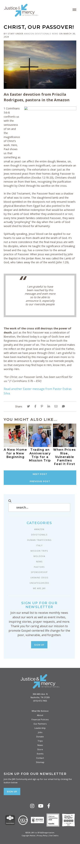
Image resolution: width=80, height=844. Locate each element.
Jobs (40, 732)
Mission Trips (39, 550)
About (40, 715)
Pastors (39, 567)
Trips (40, 740)
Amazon (29, 33)
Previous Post (40, 481)
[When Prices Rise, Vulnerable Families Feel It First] (64, 446)
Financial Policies (40, 719)
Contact (40, 757)
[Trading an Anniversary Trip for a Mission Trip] (40, 446)
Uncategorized (39, 582)
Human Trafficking (39, 540)
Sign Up (39, 645)
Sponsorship (39, 572)
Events (40, 753)
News (55, 33)
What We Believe (40, 710)
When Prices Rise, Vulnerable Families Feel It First (64, 457)
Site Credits (53, 835)
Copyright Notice (28, 835)
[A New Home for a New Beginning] (15, 446)
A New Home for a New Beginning (15, 453)
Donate (40, 736)
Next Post (40, 474)
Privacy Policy (42, 835)
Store (40, 749)
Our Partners (40, 723)
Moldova (39, 556)
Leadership (40, 728)
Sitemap (40, 762)
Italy (39, 545)
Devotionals (43, 33)
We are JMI (39, 588)
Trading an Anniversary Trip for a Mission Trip (40, 455)
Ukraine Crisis (39, 577)
